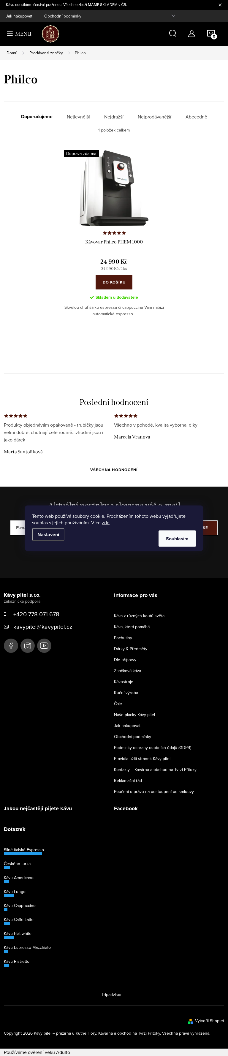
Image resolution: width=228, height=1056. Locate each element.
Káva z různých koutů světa (139, 616)
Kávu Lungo (15, 891)
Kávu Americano (19, 878)
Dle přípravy (125, 660)
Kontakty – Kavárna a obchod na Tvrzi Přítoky (155, 769)
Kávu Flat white (17, 933)
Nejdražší (114, 117)
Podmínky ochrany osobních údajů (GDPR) (152, 748)
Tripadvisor (112, 995)
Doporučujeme (37, 117)
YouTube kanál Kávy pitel (44, 646)
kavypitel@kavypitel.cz (42, 626)
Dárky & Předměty (130, 649)
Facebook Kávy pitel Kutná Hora (11, 646)
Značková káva (127, 671)
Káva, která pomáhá (132, 627)
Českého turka (17, 864)
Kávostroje (123, 682)
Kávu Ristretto (16, 961)
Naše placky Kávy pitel (134, 715)
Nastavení (48, 534)
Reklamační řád (128, 780)
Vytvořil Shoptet (209, 1021)
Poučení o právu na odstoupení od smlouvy (154, 791)
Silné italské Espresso (24, 850)
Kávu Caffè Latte (19, 919)
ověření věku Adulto (49, 1052)
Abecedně (196, 117)
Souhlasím (177, 538)
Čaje (118, 704)
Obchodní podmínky (62, 16)
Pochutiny (123, 638)
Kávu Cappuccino (20, 905)
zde (106, 522)
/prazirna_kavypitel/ (27, 646)
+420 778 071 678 (36, 614)
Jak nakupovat (19, 16)
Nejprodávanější (154, 117)
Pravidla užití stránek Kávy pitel (142, 758)
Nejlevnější (78, 117)
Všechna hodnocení (114, 470)
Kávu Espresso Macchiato (27, 947)
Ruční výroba (126, 693)
